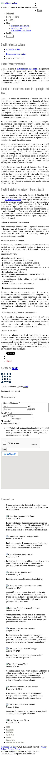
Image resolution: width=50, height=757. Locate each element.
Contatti (10, 36)
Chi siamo (10, 20)
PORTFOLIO (10, 734)
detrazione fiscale (13, 199)
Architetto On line (8, 747)
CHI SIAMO (9, 732)
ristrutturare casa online (27, 69)
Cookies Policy (14, 749)
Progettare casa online (20, 26)
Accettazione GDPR (10, 423)
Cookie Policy (10, 739)
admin (15, 368)
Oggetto (5, 416)
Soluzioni (10, 13)
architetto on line (13, 49)
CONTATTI (9, 737)
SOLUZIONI (9, 729)
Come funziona (12, 16)
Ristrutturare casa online (21, 30)
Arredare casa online (19, 28)
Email (4, 413)
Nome (29, 406)
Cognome (31, 409)
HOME (8, 727)
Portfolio (10, 33)
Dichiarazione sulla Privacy (15, 742)
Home (39, 10)
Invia (4, 449)
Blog (8, 23)
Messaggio (6, 421)
